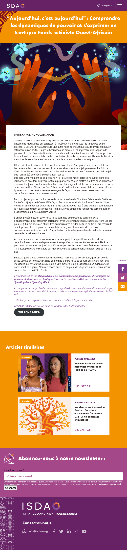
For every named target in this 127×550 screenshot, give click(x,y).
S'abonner (10, 487)
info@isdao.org (38, 531)
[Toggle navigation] (119, 5)
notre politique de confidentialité (106, 484)
